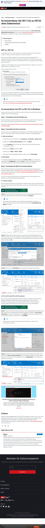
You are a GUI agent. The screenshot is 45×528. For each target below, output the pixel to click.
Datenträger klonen (31, 172)
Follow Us (40, 434)
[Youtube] (9, 506)
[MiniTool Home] (4, 8)
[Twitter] (10, 27)
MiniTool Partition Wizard (28, 32)
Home (2, 17)
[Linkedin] (6, 506)
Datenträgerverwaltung (9, 17)
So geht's (22, 5)
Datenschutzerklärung (18, 512)
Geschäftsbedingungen (26, 512)
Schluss (7, 44)
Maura (4, 27)
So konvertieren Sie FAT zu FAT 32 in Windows (15, 42)
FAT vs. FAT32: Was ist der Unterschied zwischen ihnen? (19, 103)
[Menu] (43, 8)
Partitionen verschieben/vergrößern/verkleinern (27, 170)
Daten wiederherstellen (6, 173)
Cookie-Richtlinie (29, 526)
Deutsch (39, 27)
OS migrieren (23, 172)
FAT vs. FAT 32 (8, 40)
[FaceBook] (1, 506)
